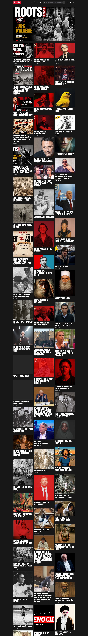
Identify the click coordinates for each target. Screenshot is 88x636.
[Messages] (67, 2)
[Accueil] (32, 2)
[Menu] (73, 2)
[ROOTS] (17, 2)
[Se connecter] (70, 2)
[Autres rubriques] (41, 2)
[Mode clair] (38, 2)
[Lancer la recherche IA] (63, 2)
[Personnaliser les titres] (35, 2)
